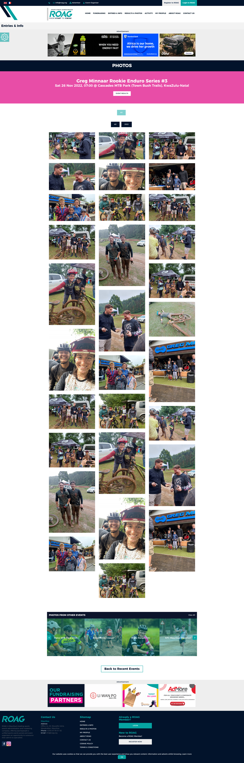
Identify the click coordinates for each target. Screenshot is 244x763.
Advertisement (123, 31)
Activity (149, 13)
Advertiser (76, 3)
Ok (122, 757)
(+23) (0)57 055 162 (49, 2)
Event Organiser (91, 3)
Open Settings (4, 37)
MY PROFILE (160, 13)
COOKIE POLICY (86, 744)
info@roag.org (61, 3)
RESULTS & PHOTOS (133, 13)
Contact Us (48, 717)
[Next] (49, 637)
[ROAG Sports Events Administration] (61, 14)
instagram (8, 743)
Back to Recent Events (122, 668)
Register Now (135, 742)
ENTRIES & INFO (115, 13)
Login (135, 725)
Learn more (187, 754)
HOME (87, 13)
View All (191, 615)
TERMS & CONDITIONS (89, 747)
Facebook (4, 743)
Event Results (122, 93)
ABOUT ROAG (175, 13)
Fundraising (99, 13)
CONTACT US (188, 13)
